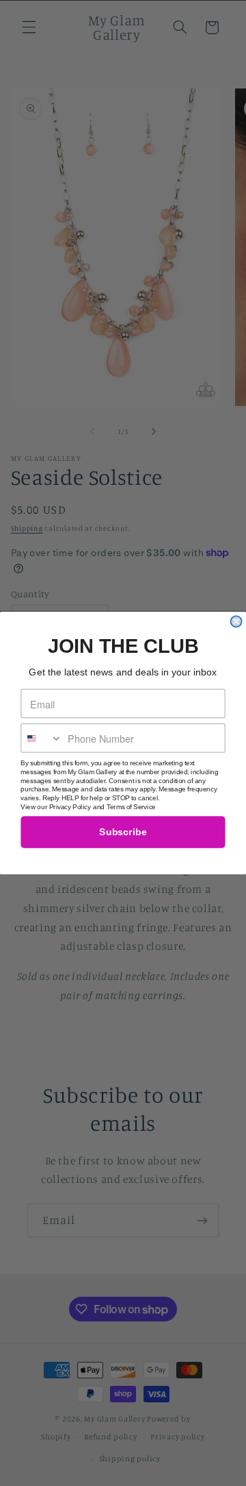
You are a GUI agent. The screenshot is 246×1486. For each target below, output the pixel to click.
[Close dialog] (236, 621)
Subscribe (123, 832)
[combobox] (41, 738)
